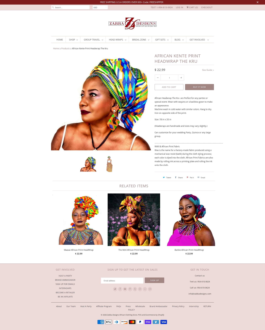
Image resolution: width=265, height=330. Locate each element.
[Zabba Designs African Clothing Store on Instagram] (140, 289)
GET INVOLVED (198, 39)
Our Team (71, 306)
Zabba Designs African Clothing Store (122, 315)
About (59, 306)
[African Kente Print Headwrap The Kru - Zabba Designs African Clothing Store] (101, 103)
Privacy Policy (178, 306)
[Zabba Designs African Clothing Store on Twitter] (115, 289)
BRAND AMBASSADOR (65, 280)
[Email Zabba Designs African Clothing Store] (150, 289)
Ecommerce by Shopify (154, 315)
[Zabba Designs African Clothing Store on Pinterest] (130, 289)
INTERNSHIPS (65, 288)
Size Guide (207, 70)
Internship (194, 306)
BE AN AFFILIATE (65, 296)
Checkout (207, 7)
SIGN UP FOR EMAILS (65, 284)
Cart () (193, 7)
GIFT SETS (160, 39)
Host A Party (86, 306)
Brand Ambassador (158, 306)
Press (128, 306)
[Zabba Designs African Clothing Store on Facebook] (120, 289)
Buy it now (199, 87)
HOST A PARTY (65, 275)
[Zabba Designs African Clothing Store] (132, 23)
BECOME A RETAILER (65, 292)
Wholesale (140, 306)
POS (139, 315)
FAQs (118, 306)
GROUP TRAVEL (92, 39)
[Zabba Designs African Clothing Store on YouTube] (125, 289)
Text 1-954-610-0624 (162, 7)
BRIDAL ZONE (139, 39)
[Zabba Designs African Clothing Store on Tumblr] (135, 289)
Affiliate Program (104, 306)
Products (65, 48)
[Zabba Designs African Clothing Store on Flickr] (145, 289)
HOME (59, 39)
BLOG (178, 39)
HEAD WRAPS (116, 39)
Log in (179, 7)
